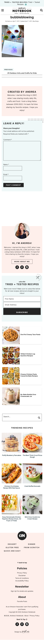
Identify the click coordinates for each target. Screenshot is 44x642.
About (26, 616)
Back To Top (21, 619)
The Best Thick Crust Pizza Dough (32, 456)
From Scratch (32, 547)
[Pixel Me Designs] (26, 632)
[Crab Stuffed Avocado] (32, 482)
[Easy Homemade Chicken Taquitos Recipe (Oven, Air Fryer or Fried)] (11, 513)
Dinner (31, 544)
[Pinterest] (22, 267)
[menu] (2, 10)
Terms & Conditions (22, 578)
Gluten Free (12, 547)
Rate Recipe (36, 21)
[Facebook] (17, 267)
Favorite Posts (22, 601)
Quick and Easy (12, 551)
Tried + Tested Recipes (22, 3)
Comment (7, 140)
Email (6, 174)
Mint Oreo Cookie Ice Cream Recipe (32, 518)
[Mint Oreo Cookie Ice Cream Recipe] (32, 513)
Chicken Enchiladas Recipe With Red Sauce (11, 487)
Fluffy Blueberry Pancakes (11, 455)
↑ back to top (22, 562)
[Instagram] (27, 267)
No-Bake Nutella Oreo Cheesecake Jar (28, 395)
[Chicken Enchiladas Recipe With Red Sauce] (11, 482)
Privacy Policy (22, 573)
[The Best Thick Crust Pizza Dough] (32, 451)
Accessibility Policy (22, 581)
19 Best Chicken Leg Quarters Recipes (27, 355)
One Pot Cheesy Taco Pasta (30, 334)
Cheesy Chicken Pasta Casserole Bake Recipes (29, 375)
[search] (41, 10)
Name (6, 164)
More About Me (22, 261)
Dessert (12, 544)
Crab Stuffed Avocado (32, 486)
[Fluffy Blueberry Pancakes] (11, 451)
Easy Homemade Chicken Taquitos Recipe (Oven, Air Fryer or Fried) (11, 519)
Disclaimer (22, 575)
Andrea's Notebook (22, 10)
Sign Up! (14, 591)
